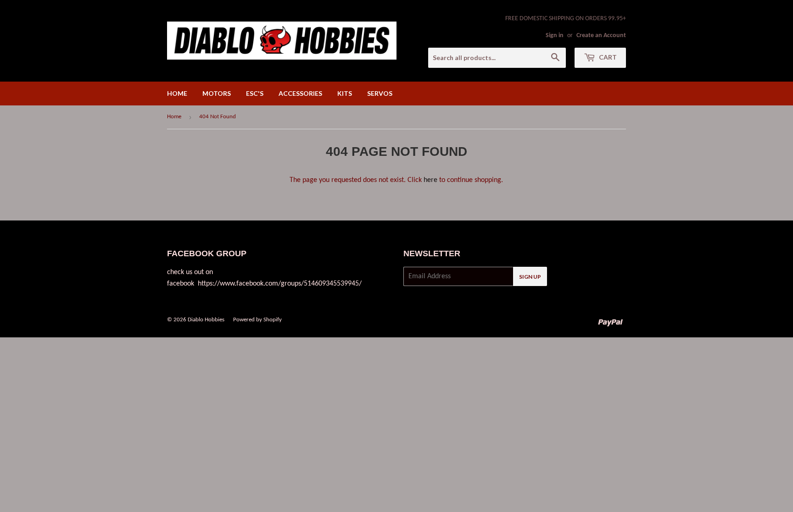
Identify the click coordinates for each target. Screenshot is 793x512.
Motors (216, 93)
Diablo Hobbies (206, 320)
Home (177, 93)
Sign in (555, 36)
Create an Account (601, 36)
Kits (344, 93)
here (430, 180)
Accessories (300, 93)
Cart (607, 57)
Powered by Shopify (257, 320)
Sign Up (530, 276)
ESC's (254, 93)
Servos (379, 93)
